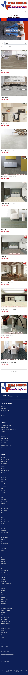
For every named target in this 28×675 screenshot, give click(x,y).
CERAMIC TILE (4, 440)
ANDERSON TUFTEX (6, 459)
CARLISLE (3, 477)
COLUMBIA (3, 484)
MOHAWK (3, 579)
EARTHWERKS (4, 508)
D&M (2, 488)
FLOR (2, 517)
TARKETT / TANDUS (5, 624)
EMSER (2, 512)
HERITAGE (3, 530)
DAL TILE (3, 490)
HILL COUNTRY (4, 532)
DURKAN (3, 504)
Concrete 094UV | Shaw (8, 150)
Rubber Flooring (4, 427)
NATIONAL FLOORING (6, 584)
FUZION (3, 519)
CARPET (3, 432)
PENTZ (2, 592)
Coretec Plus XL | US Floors (8, 362)
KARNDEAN (4, 555)
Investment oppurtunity (6, 425)
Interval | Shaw (5, 229)
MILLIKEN (3, 577)
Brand (2, 43)
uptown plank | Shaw (7, 335)
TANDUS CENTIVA (5, 621)
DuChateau (3, 506)
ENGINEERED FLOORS (6, 515)
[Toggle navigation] (4, 19)
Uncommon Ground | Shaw (8, 176)
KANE (2, 552)
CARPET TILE (4, 434)
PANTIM (3, 588)
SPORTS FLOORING (6, 445)
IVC (1, 541)
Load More (14, 371)
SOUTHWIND (4, 619)
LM (1, 566)
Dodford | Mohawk (6, 123)
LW (1, 568)
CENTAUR (3, 479)
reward (2, 637)
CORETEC (3, 486)
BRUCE (2, 475)
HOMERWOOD (4, 535)
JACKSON (3, 546)
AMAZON (3, 457)
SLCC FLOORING (5, 617)
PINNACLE (3, 601)
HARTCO (3, 528)
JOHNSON (3, 548)
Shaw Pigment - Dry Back (8, 203)
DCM (2, 495)
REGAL (2, 606)
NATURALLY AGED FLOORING (8, 586)
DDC (2, 497)
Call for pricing (5, 72)
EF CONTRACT (4, 510)
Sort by (2, 46)
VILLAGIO (3, 635)
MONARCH (3, 581)
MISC (2, 447)
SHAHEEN (3, 612)
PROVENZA (3, 604)
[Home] (14, 5)
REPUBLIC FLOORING (6, 608)
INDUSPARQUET (5, 537)
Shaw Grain (4, 256)
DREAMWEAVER (5, 501)
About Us (3, 406)
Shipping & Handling (5, 411)
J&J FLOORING (4, 544)
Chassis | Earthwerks (7, 282)
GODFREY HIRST (5, 521)
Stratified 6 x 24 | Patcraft (8, 309)
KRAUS (2, 557)
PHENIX (3, 597)
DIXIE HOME (4, 499)
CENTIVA (3, 481)
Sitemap (2, 415)
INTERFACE (4, 539)
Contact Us (3, 413)
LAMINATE (3, 443)
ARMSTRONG (4, 464)
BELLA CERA (4, 468)
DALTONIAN (3, 492)
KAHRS (2, 550)
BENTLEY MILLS (5, 470)
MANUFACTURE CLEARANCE (8, 429)
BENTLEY (3, 472)
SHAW (2, 615)
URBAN (2, 630)
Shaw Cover (4, 97)
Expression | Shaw (6, 70)
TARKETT (3, 626)
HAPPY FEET (4, 526)
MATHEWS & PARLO (6, 575)
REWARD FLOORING (6, 610)
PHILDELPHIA (4, 599)
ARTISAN (3, 466)
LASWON (3, 559)
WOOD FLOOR (4, 438)
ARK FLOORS (4, 461)
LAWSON (3, 561)
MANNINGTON (4, 570)
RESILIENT (12, 30)
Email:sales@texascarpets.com (7, 654)
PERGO (2, 595)
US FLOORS (4, 632)
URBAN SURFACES (5, 628)
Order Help (3, 408)
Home (6, 30)
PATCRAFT (3, 590)
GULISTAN (3, 524)
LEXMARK (3, 564)
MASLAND (3, 572)
